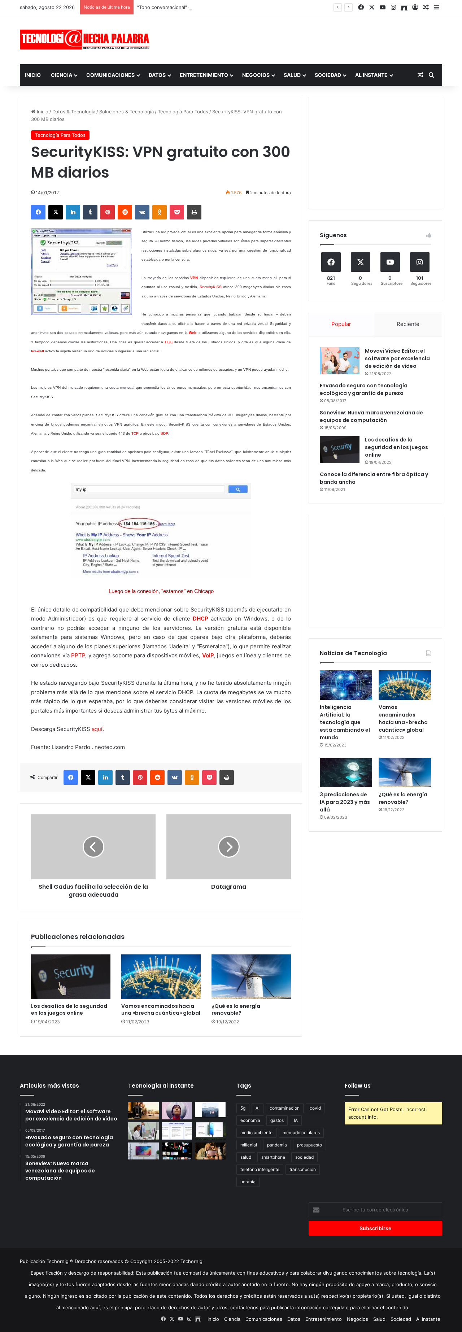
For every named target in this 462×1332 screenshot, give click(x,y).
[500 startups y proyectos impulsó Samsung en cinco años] (177, 1151)
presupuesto (309, 1145)
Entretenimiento (204, 75)
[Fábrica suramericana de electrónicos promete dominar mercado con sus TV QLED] (143, 1151)
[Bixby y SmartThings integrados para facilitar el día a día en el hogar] (177, 1131)
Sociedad (328, 75)
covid (315, 1108)
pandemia (277, 1145)
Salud (292, 75)
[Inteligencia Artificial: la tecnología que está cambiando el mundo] (346, 685)
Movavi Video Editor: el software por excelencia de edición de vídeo (397, 358)
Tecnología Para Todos (183, 111)
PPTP (78, 655)
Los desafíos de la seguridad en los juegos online (69, 1009)
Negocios (256, 75)
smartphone (273, 1157)
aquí (97, 729)
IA (296, 1120)
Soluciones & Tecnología (126, 111)
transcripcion (302, 1169)
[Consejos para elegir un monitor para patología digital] (143, 1131)
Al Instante (371, 75)
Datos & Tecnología (73, 111)
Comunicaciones (110, 75)
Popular (341, 324)
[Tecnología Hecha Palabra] (86, 39)
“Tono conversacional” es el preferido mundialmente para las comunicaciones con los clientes (242, 7)
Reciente (408, 324)
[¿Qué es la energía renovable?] (251, 976)
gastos (277, 1120)
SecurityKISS (211, 287)
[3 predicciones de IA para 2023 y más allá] (346, 773)
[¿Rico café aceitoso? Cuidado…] (143, 1110)
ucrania (248, 1181)
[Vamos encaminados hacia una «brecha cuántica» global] (161, 976)
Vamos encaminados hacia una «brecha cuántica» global (160, 1009)
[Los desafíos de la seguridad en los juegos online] (70, 976)
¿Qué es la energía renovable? (236, 1009)
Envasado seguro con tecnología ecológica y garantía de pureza (363, 389)
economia (250, 1120)
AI (258, 1108)
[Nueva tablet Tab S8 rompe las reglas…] (210, 1151)
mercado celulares (301, 1132)
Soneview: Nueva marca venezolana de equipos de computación (371, 416)
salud (245, 1157)
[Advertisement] (303, 38)
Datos (157, 75)
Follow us (358, 1085)
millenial (248, 1145)
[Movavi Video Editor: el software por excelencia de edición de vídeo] (339, 360)
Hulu (169, 342)
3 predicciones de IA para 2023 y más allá (345, 802)
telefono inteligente (259, 1169)
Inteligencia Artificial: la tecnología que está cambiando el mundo (345, 722)
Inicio (33, 75)
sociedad (304, 1157)
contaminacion (285, 1108)
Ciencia (61, 75)
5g (242, 1108)
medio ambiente (256, 1132)
